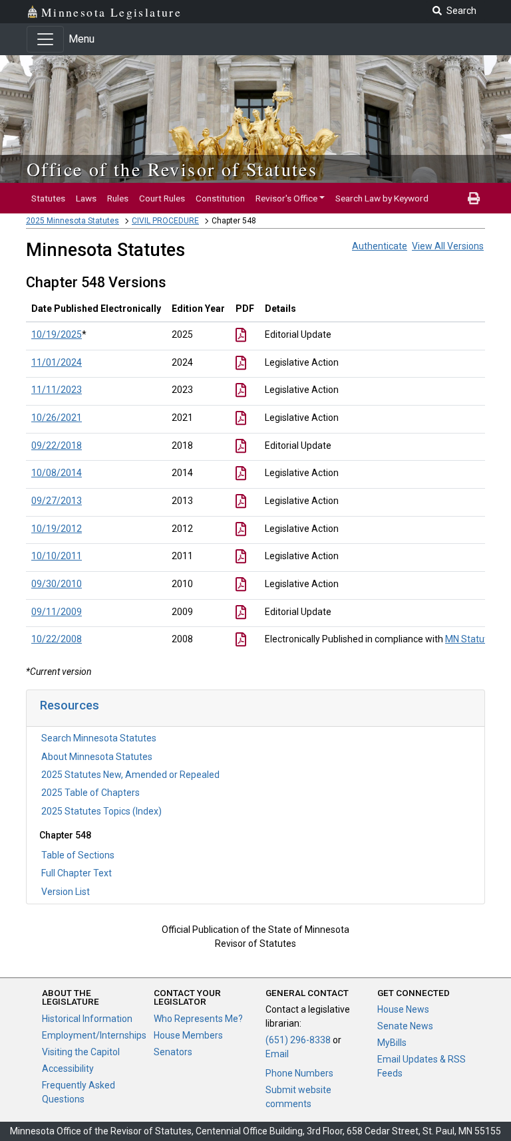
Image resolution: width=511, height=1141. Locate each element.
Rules (117, 198)
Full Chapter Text (76, 873)
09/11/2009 (56, 611)
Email (277, 1054)
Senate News (405, 1026)
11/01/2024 (56, 362)
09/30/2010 (56, 583)
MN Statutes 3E (477, 639)
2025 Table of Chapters (90, 792)
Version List (65, 891)
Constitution (220, 198)
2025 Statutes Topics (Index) (101, 811)
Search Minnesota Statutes (98, 738)
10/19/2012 (56, 528)
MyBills (392, 1042)
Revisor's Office (286, 198)
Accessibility (68, 1068)
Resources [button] (69, 705)
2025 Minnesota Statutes (72, 220)
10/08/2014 (56, 472)
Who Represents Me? (198, 1018)
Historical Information (87, 1018)
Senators (173, 1052)
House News (403, 1009)
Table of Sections (77, 855)
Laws (86, 198)
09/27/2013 (56, 500)
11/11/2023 (56, 389)
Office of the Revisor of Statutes (172, 169)
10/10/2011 (56, 556)
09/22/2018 (56, 445)
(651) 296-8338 (298, 1040)
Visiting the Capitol (81, 1052)
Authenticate (379, 246)
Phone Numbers (299, 1073)
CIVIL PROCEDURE (165, 220)
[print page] (473, 198)
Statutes (48, 198)
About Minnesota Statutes (96, 756)
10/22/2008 (56, 639)
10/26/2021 (56, 417)
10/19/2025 (56, 334)
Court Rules (162, 198)
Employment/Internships (94, 1035)
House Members (188, 1035)
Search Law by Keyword (381, 198)
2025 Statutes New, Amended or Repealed (130, 774)
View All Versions (448, 246)
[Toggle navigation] (45, 39)
